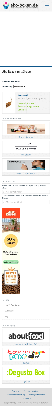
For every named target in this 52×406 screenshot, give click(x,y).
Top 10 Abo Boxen (12, 305)
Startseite (16, 391)
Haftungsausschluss (37, 394)
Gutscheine (9, 310)
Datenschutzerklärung (16, 394)
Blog (6, 316)
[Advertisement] (26, 39)
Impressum (26, 398)
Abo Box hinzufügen (32, 391)
